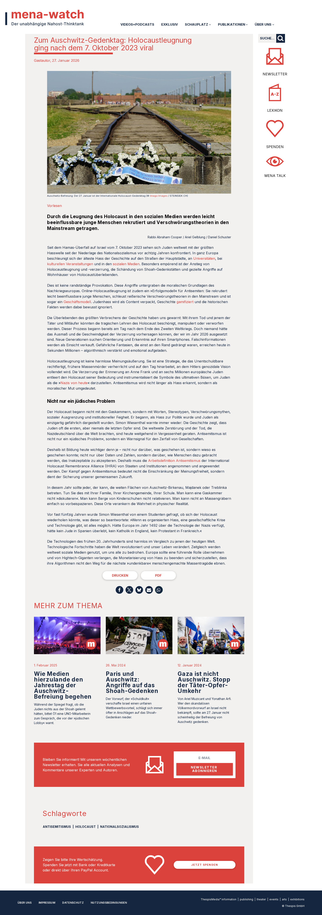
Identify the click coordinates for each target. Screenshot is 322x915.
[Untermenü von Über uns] (273, 24)
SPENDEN (275, 147)
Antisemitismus (57, 826)
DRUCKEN (120, 575)
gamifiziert (185, 302)
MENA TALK (275, 175)
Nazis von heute (74, 383)
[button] (119, 590)
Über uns (25, 902)
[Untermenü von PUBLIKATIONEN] (247, 24)
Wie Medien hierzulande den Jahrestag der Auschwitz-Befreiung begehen (63, 685)
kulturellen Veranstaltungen (70, 264)
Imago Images (159, 195)
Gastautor (42, 60)
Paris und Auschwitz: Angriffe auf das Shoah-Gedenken (132, 682)
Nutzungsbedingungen (109, 902)
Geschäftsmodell (77, 302)
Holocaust (85, 826)
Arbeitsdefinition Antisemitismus (174, 460)
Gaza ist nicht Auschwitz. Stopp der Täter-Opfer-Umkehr (204, 682)
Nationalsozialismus (119, 826)
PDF (158, 575)
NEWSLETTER (275, 74)
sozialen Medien (126, 264)
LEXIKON (275, 110)
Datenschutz (73, 902)
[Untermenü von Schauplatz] (210, 24)
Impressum (47, 902)
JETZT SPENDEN (204, 864)
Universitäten (204, 258)
